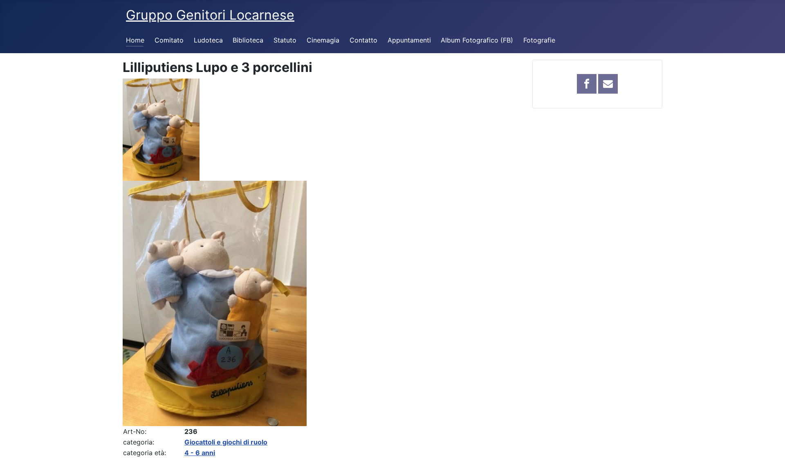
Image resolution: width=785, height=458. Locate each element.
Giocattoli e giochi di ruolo (225, 442)
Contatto (363, 40)
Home (135, 40)
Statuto (285, 40)
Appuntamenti (409, 40)
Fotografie (539, 40)
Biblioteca (248, 40)
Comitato (169, 40)
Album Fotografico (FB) (477, 40)
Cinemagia (323, 40)
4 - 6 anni (199, 453)
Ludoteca (208, 40)
